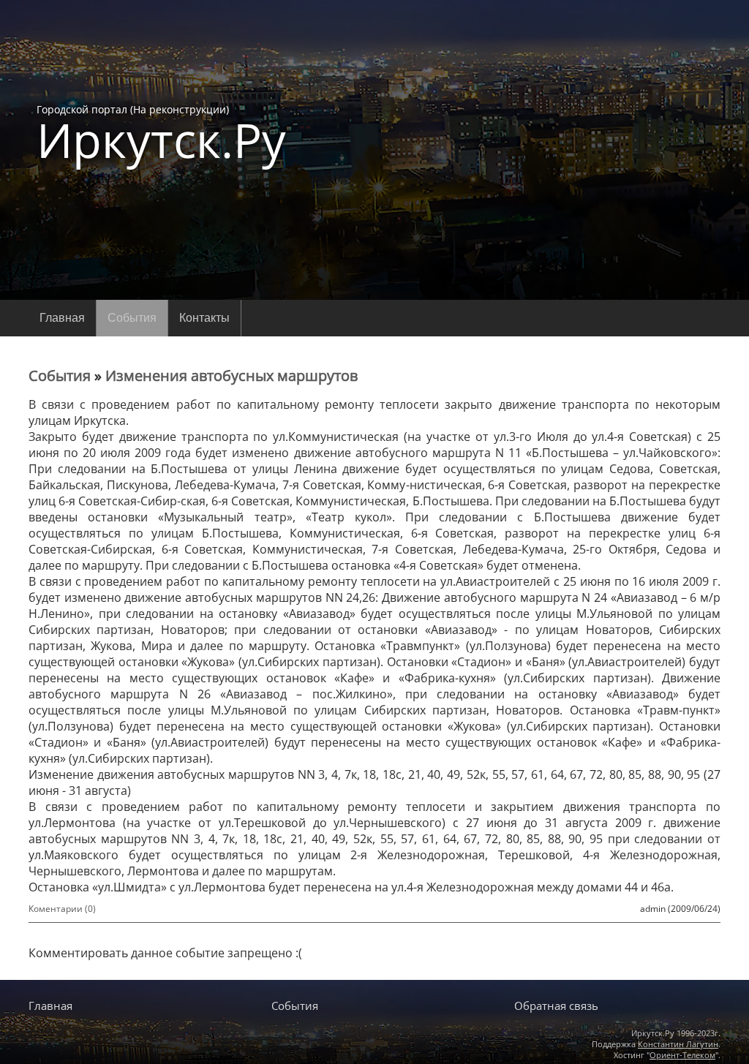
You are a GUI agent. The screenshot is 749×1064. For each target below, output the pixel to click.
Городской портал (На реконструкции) (161, 133)
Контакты (204, 318)
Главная (62, 318)
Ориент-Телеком (682, 1054)
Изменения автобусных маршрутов (231, 375)
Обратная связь (556, 1005)
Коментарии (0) (62, 908)
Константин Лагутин (678, 1043)
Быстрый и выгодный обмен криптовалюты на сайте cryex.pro (374, 977)
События (132, 318)
